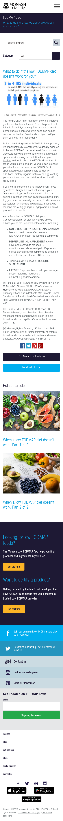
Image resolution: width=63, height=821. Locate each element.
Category (8, 55)
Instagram (45, 783)
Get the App (14, 566)
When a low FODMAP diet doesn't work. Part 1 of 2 (28, 442)
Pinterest (36, 783)
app (46, 157)
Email (5, 699)
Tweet (28, 345)
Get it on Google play (44, 790)
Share (22, 345)
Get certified (14, 609)
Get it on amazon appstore (31, 799)
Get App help (8, 749)
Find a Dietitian (9, 765)
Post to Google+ (40, 345)
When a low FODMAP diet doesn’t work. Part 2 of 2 (28, 505)
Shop (5, 757)
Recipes (6, 733)
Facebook (18, 783)
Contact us (20, 661)
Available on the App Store (16, 790)
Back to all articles (33, 356)
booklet (7, 161)
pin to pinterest (34, 345)
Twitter (27, 783)
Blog (5, 741)
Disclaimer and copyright (29, 813)
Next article (29, 367)
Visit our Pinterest (24, 683)
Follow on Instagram (26, 672)
